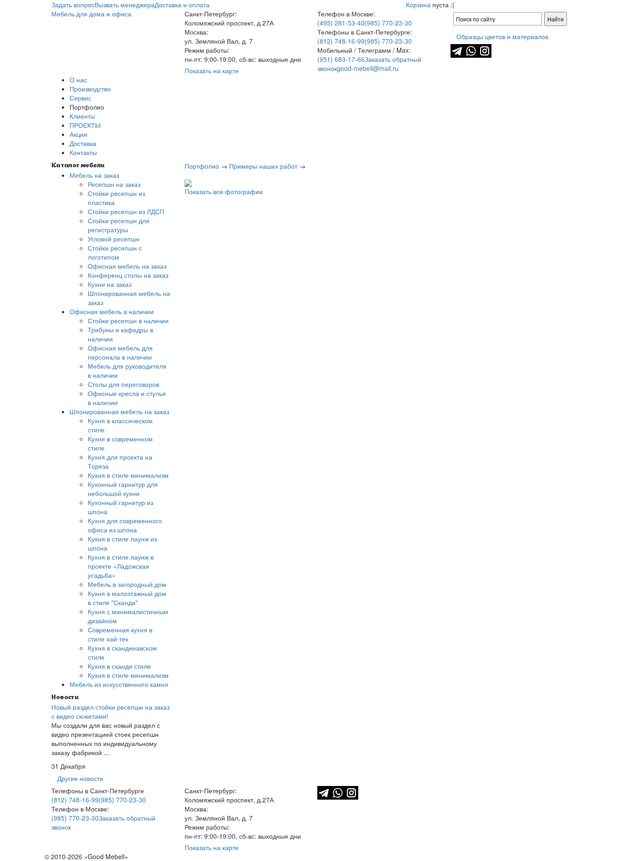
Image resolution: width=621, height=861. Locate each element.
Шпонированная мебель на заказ (119, 411)
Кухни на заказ (109, 284)
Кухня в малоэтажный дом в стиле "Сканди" (127, 598)
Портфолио (202, 165)
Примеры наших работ (263, 165)
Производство (90, 88)
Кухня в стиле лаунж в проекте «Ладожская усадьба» (121, 566)
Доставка (83, 143)
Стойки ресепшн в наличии (128, 320)
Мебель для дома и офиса (91, 13)
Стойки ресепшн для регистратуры (119, 225)
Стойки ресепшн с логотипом (115, 252)
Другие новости (80, 778)
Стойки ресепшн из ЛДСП (126, 211)
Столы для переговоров (123, 384)
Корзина (418, 4)
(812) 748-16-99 (341, 40)
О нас (78, 79)
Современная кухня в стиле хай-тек (120, 634)
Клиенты (82, 115)
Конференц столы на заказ (128, 275)
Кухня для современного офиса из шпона (125, 525)
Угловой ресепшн (114, 238)
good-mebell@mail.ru (368, 68)
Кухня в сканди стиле (119, 666)
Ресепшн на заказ (114, 184)
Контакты (83, 152)
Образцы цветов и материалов (502, 36)
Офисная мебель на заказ (127, 265)
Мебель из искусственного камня (119, 684)
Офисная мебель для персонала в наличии (120, 352)
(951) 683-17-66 (341, 59)
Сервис (80, 97)
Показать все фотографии (224, 191)
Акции (78, 134)
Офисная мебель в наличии (112, 311)
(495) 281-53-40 (341, 22)
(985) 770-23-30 (388, 22)
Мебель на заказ (94, 175)
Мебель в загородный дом (127, 584)
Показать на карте (212, 70)
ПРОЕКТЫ (85, 125)
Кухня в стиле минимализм (128, 475)
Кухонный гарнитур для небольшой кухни (123, 489)
